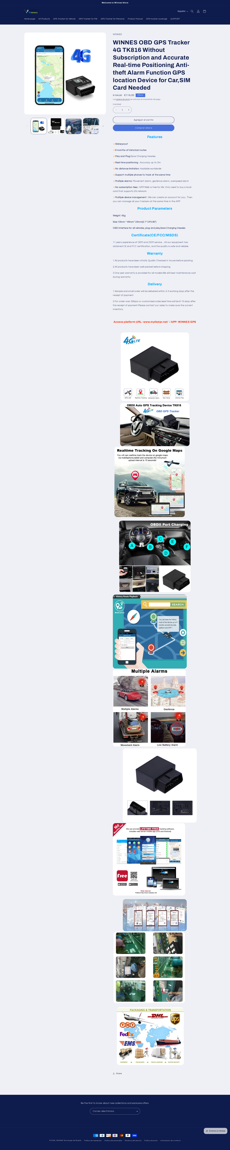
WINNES (59, 1140)
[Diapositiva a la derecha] (103, 126)
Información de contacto (170, 1140)
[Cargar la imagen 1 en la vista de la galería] (39, 126)
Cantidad (117, 104)
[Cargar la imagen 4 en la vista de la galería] (91, 126)
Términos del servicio (133, 1140)
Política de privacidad (113, 1140)
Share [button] (119, 1074)
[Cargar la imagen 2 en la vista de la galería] (56, 126)
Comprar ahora (143, 128)
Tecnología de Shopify (72, 1140)
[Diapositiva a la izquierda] (27, 126)
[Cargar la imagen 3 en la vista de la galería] (74, 126)
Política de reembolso (93, 1140)
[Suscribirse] (137, 1111)
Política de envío (151, 1140)
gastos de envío (123, 99)
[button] (192, 11)
